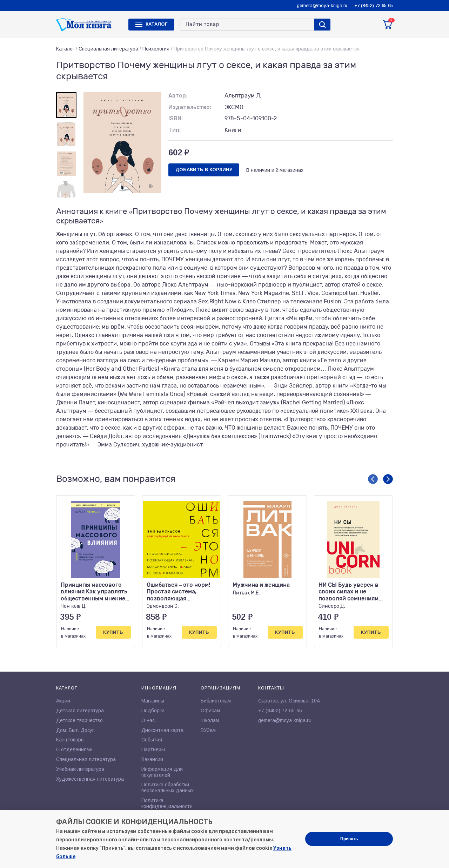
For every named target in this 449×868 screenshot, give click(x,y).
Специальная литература (108, 49)
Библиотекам (216, 701)
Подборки (153, 710)
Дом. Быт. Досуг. (75, 730)
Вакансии (152, 759)
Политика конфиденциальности (167, 803)
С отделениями (74, 749)
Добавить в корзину (203, 169)
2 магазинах (289, 170)
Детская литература (80, 710)
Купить (113, 632)
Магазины (152, 701)
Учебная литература (80, 769)
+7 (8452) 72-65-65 (280, 710)
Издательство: (189, 107)
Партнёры (153, 749)
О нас (148, 720)
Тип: (174, 130)
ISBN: (175, 118)
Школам (210, 720)
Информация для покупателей (162, 772)
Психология (155, 49)
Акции (63, 701)
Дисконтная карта (162, 730)
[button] (373, 479)
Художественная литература (90, 779)
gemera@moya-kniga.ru (322, 5)
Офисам (210, 710)
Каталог (65, 49)
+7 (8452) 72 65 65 (373, 5)
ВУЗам (208, 730)
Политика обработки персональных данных (167, 787)
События (151, 739)
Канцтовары (70, 739)
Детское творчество (79, 720)
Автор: (177, 95)
